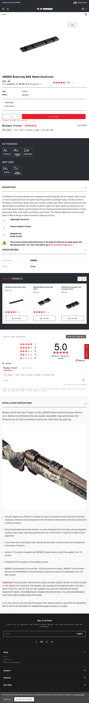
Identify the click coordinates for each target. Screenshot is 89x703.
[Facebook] (36, 642)
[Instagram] (47, 642)
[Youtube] (41, 642)
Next (84, 279)
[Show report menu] (83, 380)
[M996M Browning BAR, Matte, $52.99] (16, 301)
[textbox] (34, 336)
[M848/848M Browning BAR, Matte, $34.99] (44, 301)
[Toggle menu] (3, 9)
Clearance (7, 659)
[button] (27, 84)
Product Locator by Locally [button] (14, 120)
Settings (7, 699)
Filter (8, 363)
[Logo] (44, 9)
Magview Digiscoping (11, 662)
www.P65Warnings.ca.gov (62, 245)
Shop (5, 656)
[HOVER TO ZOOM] (39, 49)
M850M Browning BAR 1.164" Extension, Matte (71, 288)
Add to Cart (16, 318)
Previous (79, 279)
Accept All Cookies (24, 699)
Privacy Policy (79, 695)
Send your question (76, 336)
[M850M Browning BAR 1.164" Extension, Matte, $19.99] (72, 304)
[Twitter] (52, 642)
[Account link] (8, 9)
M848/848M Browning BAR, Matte (43, 288)
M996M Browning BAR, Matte (15, 287)
